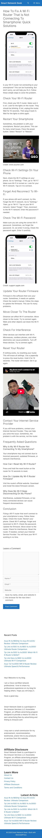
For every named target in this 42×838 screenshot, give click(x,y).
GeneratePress (21, 835)
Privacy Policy (9, 781)
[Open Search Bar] (28, 3)
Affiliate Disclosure (11, 784)
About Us (8, 775)
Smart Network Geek (11, 3)
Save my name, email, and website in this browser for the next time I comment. (20, 597)
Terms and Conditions (13, 788)
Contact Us (8, 778)
